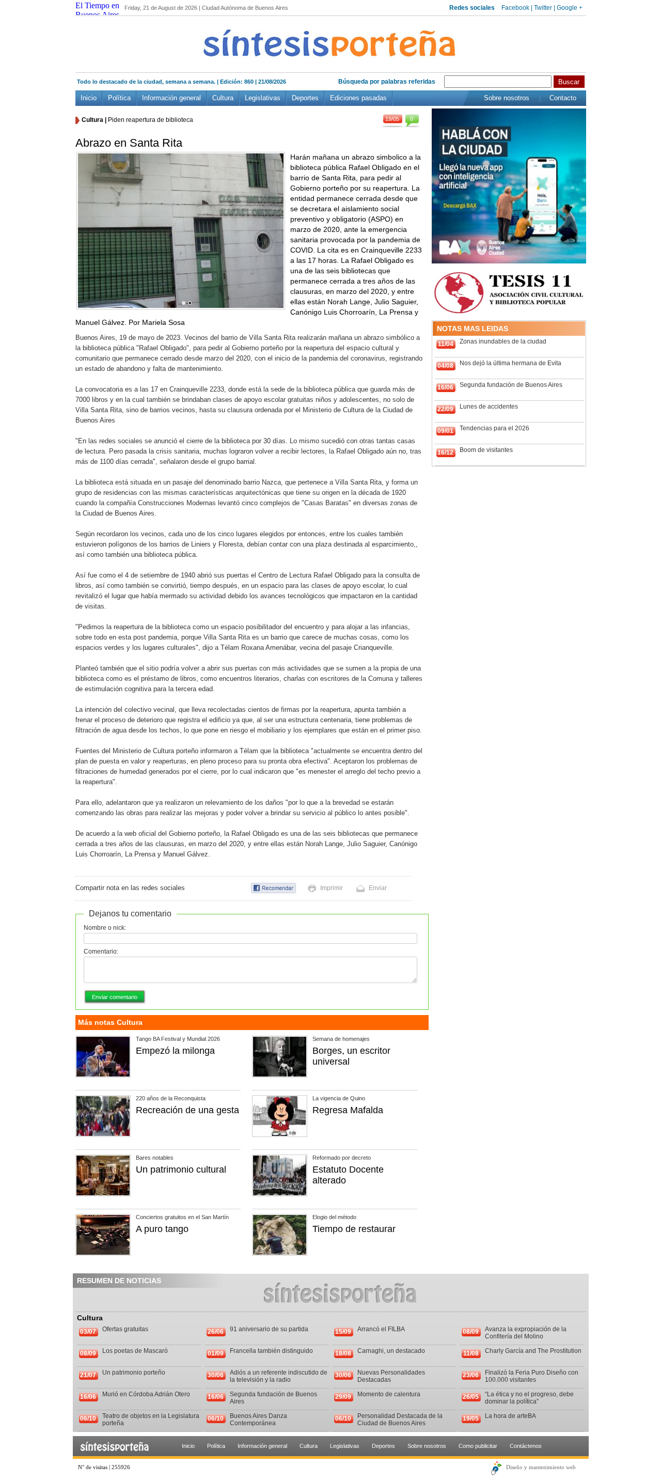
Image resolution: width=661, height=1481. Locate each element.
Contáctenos (526, 1446)
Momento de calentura (388, 1394)
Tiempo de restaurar (354, 1229)
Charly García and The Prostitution (533, 1350)
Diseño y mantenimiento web (541, 1467)
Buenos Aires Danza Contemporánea (258, 1419)
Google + (570, 7)
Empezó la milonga (175, 1051)
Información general (171, 98)
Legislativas (262, 98)
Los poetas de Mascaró (135, 1350)
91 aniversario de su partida (269, 1329)
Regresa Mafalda (347, 1110)
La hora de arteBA (510, 1416)
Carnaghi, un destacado (391, 1350)
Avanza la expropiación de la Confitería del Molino (525, 1333)
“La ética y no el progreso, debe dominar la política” (529, 1398)
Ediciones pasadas (358, 98)
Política (119, 98)
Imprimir (331, 888)
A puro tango (162, 1229)
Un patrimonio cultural (181, 1169)
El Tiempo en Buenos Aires (97, 10)
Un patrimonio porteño (133, 1372)
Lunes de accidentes (489, 406)
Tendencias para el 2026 (494, 428)
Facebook (515, 7)
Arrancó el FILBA (381, 1329)
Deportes (305, 98)
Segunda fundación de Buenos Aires (511, 384)
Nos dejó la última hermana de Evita (510, 363)
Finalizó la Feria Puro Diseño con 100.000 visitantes (531, 1376)
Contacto (562, 98)
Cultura (222, 98)
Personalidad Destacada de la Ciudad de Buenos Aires (400, 1419)
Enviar (378, 888)
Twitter (543, 7)
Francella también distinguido (271, 1350)
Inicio (89, 98)
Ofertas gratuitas (125, 1329)
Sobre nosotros (506, 98)
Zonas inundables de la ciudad (503, 341)
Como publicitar (478, 1446)
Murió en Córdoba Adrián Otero (146, 1394)
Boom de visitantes (486, 450)
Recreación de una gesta (187, 1110)
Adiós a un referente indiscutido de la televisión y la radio (278, 1376)
